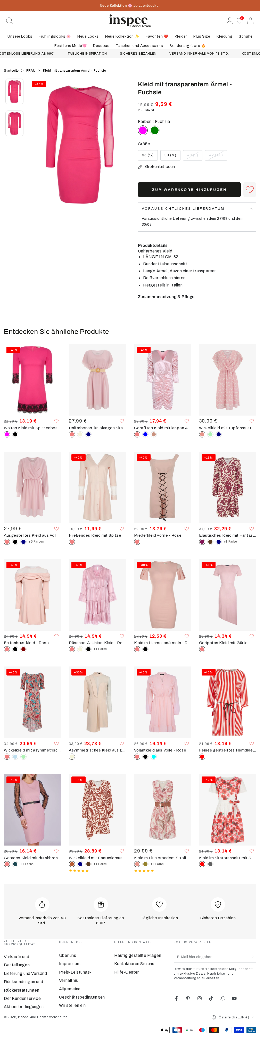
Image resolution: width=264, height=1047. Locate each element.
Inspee (23, 1017)
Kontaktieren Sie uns (134, 963)
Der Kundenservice (22, 998)
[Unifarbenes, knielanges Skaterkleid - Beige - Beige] (80, 434)
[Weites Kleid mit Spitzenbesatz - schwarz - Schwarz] (15, 434)
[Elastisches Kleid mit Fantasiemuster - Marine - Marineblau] (219, 542)
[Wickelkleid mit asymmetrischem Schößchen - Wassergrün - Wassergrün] (23, 757)
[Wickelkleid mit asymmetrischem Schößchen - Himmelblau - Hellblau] (15, 757)
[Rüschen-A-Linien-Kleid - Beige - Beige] (80, 649)
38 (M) (172, 157)
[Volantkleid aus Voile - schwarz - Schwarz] (145, 757)
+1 (230, 541)
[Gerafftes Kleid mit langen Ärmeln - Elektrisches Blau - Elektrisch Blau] (145, 434)
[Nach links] (36, 151)
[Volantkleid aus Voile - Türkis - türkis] (154, 757)
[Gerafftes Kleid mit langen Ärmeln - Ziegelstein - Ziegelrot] (154, 434)
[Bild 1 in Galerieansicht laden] (14, 91)
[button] (9, 21)
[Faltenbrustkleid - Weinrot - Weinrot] (23, 649)
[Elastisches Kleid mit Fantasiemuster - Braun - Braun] (210, 542)
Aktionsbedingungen (24, 1006)
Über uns (67, 955)
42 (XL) (218, 157)
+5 (36, 541)
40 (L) (194, 157)
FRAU (31, 70)
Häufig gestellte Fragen (137, 955)
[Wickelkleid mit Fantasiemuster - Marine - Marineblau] (80, 864)
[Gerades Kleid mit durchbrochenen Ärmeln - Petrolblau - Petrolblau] (15, 864)
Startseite (12, 70)
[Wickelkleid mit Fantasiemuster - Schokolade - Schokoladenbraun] (88, 864)
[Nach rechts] (123, 151)
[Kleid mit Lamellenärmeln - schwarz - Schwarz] (145, 649)
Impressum (69, 963)
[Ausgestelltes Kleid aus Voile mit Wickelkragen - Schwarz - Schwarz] (15, 542)
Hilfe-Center (126, 972)
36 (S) (150, 157)
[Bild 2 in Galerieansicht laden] (14, 123)
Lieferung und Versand (25, 973)
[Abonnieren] (253, 956)
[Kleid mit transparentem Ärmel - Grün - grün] (155, 130)
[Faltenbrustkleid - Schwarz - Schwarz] (15, 649)
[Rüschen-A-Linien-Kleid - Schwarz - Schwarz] (88, 649)
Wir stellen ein (72, 1005)
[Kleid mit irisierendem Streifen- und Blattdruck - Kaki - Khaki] (145, 864)
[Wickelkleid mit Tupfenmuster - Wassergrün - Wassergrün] (210, 434)
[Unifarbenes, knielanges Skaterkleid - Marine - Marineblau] (88, 434)
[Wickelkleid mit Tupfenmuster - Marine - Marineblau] (219, 434)
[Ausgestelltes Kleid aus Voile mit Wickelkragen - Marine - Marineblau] (23, 542)
